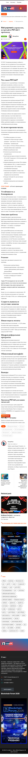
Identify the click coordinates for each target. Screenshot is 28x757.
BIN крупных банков (12, 426)
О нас (7, 2)
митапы (16, 618)
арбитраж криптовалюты (8, 593)
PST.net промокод (19, 429)
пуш (25, 624)
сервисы (4, 630)
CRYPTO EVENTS (7, 689)
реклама (18, 627)
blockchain (10, 581)
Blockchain (6, 515)
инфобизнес (13, 605)
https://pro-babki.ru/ (12, 444)
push (11, 587)
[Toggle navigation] (20, 8)
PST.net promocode (7, 429)
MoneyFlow (16, 36)
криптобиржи (21, 612)
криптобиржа (11, 612)
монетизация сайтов (17, 621)
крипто (4, 612)
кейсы (20, 605)
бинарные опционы (19, 599)
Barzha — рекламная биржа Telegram (12, 519)
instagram (4, 587)
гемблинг (4, 602)
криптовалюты (6, 615)
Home (4, 21)
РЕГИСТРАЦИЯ (5, 186)
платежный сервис (7, 435)
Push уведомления (7, 590)
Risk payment (6, 432)
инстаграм (5, 605)
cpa (3, 584)
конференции (11, 609)
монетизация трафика (8, 624)
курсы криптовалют (7, 618)
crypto (14, 584)
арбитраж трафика (16, 432)
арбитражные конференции (9, 596)
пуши (3, 627)
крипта (19, 609)
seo (15, 590)
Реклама (19, 2)
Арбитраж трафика (15, 515)
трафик (22, 630)
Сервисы (11, 21)
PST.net (22, 426)
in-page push (21, 584)
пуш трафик (10, 627)
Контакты (12, 2)
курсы (23, 615)
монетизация (5, 621)
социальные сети (13, 630)
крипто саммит (16, 615)
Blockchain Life (19, 581)
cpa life (8, 584)
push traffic (17, 587)
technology (21, 590)
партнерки (18, 624)
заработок (20, 602)
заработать (12, 602)
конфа (4, 609)
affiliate (4, 581)
